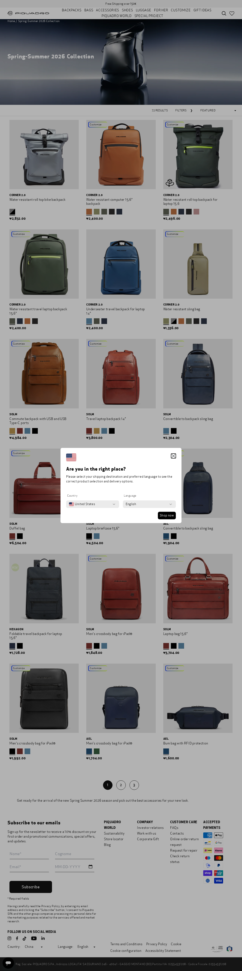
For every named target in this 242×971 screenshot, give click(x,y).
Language (130, 495)
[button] (173, 456)
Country (72, 495)
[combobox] (82, 504)
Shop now (167, 515)
